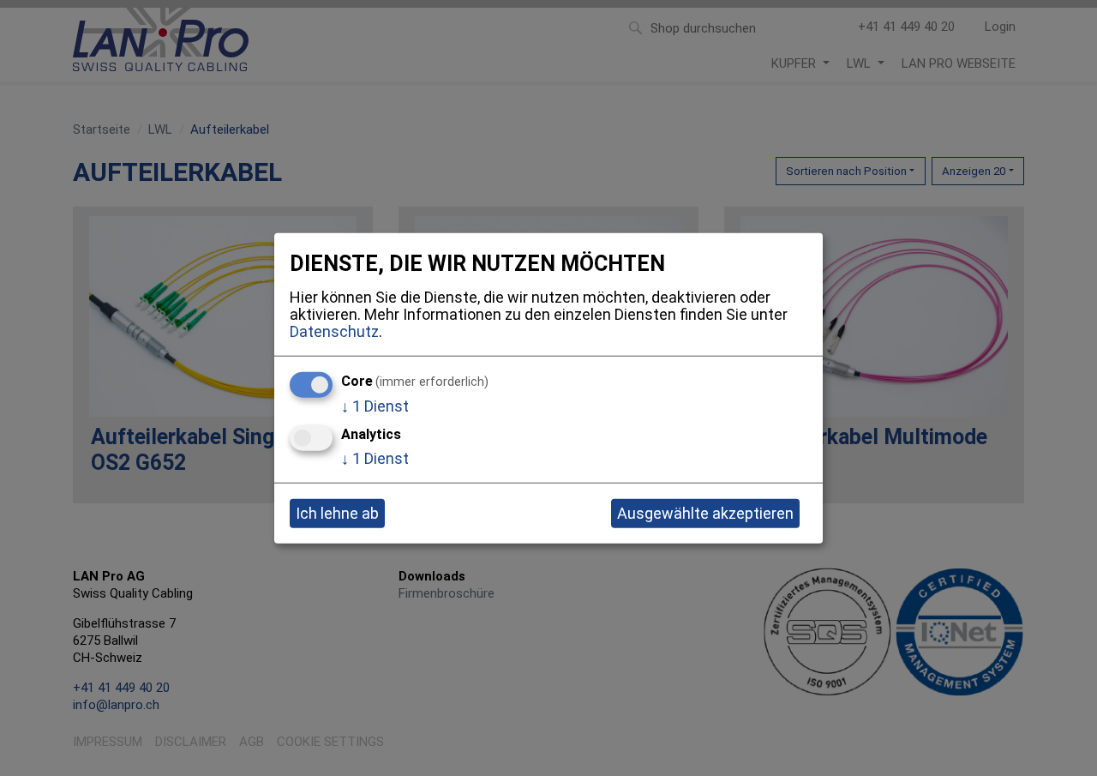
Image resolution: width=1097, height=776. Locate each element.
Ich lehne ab (337, 513)
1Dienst (375, 405)
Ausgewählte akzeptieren (705, 513)
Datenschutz (334, 331)
